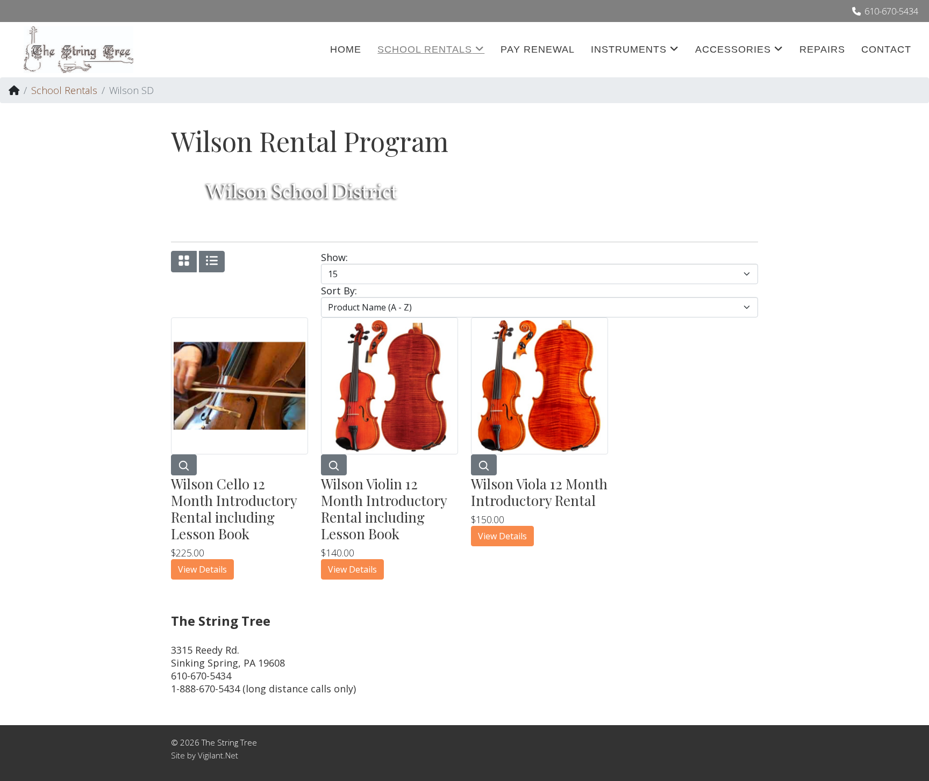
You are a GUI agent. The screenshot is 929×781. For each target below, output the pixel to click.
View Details (202, 569)
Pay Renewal (538, 49)
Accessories (733, 49)
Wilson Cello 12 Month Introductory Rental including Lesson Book (234, 509)
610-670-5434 (891, 11)
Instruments (629, 49)
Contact (886, 49)
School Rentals (424, 49)
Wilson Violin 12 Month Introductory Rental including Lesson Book (384, 509)
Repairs (822, 49)
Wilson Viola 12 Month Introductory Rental (539, 492)
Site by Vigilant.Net (204, 755)
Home (345, 49)
